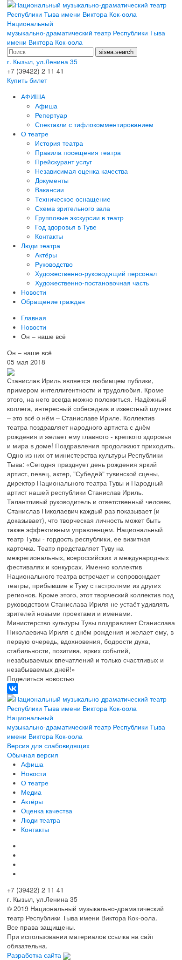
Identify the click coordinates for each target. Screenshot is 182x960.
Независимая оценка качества (81, 171)
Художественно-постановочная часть (92, 282)
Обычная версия (32, 754)
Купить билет (27, 80)
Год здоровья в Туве (66, 226)
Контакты (49, 236)
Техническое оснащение (73, 198)
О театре (35, 133)
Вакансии (49, 189)
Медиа (31, 792)
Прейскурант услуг (63, 161)
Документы (52, 180)
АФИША (33, 96)
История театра (59, 143)
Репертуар (51, 115)
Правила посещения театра (78, 152)
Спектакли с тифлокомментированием (94, 124)
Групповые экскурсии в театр (79, 217)
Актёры (46, 254)
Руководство (54, 264)
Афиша (46, 105)
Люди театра (40, 245)
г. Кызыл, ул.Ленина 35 (42, 61)
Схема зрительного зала (72, 208)
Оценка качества (46, 810)
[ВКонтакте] (12, 688)
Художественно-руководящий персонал (96, 273)
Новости (33, 292)
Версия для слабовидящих (48, 745)
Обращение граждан (53, 301)
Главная (33, 317)
